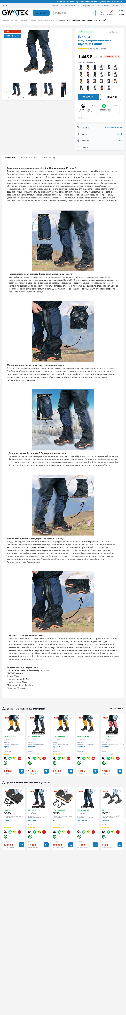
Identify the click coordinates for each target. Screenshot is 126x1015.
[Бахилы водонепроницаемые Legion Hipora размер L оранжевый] (102, 81)
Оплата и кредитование (70, 6)
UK (3, 6)
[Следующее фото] (65, 64)
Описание (10, 158)
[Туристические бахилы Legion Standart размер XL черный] (95, 74)
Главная (5, 20)
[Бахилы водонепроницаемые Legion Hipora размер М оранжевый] (95, 81)
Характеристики (29, 158)
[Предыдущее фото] (8, 64)
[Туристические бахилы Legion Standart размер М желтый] (88, 67)
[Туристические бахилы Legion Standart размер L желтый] (81, 74)
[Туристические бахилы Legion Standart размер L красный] (88, 74)
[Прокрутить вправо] (68, 90)
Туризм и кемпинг (19, 20)
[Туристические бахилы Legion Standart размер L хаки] (102, 67)
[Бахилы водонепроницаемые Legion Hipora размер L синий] (108, 81)
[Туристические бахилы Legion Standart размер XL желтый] (81, 81)
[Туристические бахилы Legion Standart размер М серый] (108, 88)
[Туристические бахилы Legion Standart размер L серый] (108, 67)
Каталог (43, 13)
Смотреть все (115, 708)
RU (7, 6)
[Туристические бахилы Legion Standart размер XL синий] (115, 74)
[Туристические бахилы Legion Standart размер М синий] (81, 67)
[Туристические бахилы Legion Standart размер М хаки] (95, 88)
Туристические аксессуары (41, 20)
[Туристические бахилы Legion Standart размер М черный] (88, 88)
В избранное (85, 118)
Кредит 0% (112, 97)
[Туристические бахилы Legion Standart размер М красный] (102, 88)
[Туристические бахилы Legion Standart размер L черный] (95, 67)
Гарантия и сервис (103, 6)
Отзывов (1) (49, 158)
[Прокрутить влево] (6, 90)
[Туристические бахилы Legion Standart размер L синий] (115, 67)
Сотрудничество (88, 6)
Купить (90, 97)
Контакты (55, 6)
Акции (115, 6)
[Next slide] (120, 108)
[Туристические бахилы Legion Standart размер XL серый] (108, 74)
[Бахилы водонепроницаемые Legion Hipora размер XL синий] (81, 88)
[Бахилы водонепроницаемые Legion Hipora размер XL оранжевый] (115, 81)
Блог (122, 6)
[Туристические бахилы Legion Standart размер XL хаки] (102, 74)
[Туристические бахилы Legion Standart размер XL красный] (88, 81)
